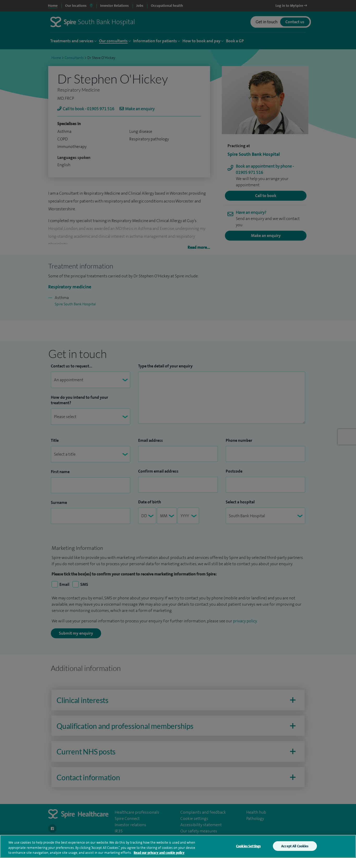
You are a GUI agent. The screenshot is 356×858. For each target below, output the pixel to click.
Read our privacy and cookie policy (159, 852)
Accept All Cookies (294, 846)
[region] (178, 846)
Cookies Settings (248, 846)
